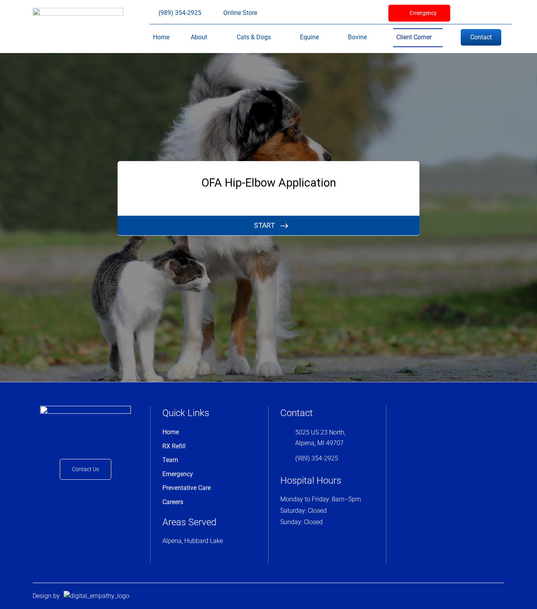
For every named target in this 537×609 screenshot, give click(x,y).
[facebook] (467, 13)
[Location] (494, 13)
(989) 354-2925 (316, 458)
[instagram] (481, 13)
